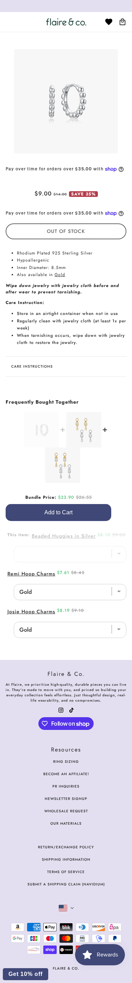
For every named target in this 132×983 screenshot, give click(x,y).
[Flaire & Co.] (66, 21)
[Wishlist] (109, 22)
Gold (60, 274)
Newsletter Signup (66, 798)
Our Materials (66, 823)
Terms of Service (66, 871)
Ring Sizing (66, 761)
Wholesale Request (66, 811)
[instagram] (61, 710)
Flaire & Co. (66, 968)
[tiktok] (71, 710)
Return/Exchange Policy (66, 847)
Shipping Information (66, 859)
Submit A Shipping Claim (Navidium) (66, 884)
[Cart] (122, 22)
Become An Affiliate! (66, 774)
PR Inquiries (66, 786)
